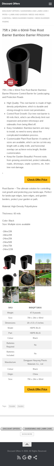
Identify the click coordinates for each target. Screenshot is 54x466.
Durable (12, 406)
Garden (20, 406)
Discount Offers (11, 3)
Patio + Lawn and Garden (14, 15)
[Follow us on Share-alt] (35, 457)
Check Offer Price (37, 179)
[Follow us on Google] (24, 457)
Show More (27, 434)
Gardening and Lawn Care (34, 11)
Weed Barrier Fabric (23, 18)
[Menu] (50, 3)
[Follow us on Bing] (30, 457)
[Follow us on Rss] (19, 457)
